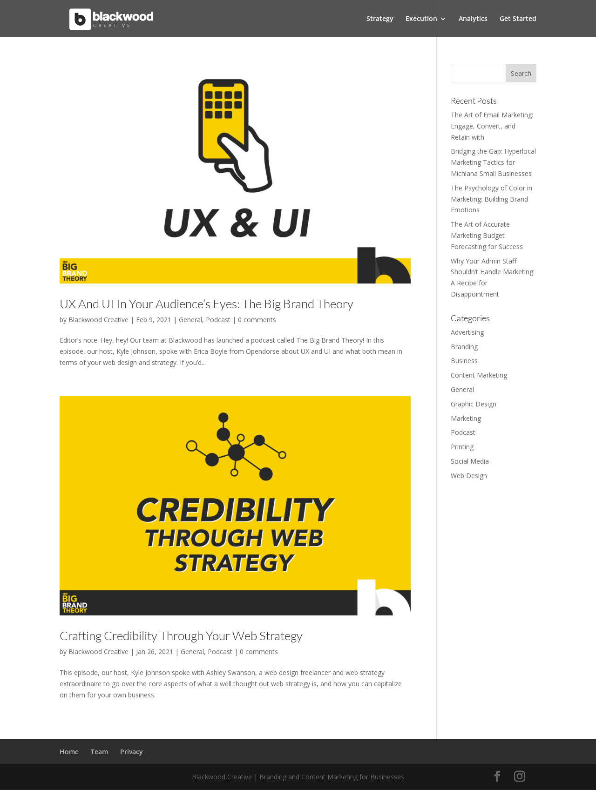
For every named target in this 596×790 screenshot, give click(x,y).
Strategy (379, 19)
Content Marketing (479, 375)
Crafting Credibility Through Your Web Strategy (181, 635)
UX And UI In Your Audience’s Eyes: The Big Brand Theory (206, 303)
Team (99, 751)
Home (69, 751)
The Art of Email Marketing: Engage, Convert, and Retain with (492, 126)
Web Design (469, 475)
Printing (462, 446)
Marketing (466, 418)
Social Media (470, 461)
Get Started (518, 19)
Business (464, 360)
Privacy (131, 751)
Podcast (218, 319)
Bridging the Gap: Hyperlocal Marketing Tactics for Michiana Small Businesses (493, 162)
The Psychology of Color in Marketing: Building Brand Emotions (491, 199)
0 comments (257, 319)
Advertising (467, 332)
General (190, 319)
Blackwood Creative (98, 319)
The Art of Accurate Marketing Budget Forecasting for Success (487, 235)
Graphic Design (473, 403)
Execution (421, 19)
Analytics (473, 19)
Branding (464, 346)
